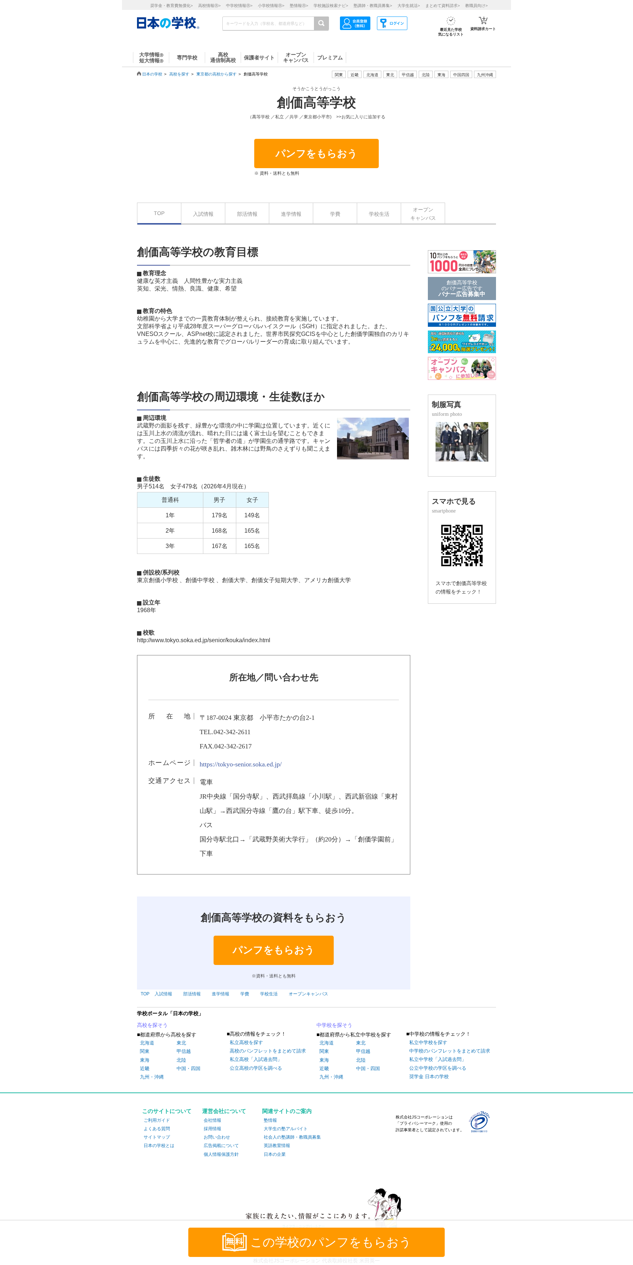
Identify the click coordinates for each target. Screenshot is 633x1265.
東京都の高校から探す (216, 74)
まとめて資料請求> (442, 5)
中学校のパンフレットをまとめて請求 (449, 1051)
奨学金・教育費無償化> (171, 5)
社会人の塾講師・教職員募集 (292, 1137)
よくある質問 (157, 1128)
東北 (181, 1043)
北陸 (181, 1060)
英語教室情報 (277, 1145)
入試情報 (203, 214)
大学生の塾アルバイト (286, 1128)
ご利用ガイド (157, 1120)
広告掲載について (221, 1145)
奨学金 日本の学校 (429, 1076)
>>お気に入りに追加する (360, 116)
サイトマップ (157, 1137)
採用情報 (212, 1128)
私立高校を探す (246, 1042)
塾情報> (299, 5)
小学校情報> (271, 5)
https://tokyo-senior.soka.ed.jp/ (241, 764)
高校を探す (179, 74)
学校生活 (379, 214)
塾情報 (270, 1120)
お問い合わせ (217, 1137)
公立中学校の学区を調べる (437, 1068)
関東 (144, 1051)
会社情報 (212, 1120)
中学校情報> (239, 5)
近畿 (144, 1068)
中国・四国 (188, 1068)
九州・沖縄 (152, 1077)
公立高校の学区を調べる (256, 1068)
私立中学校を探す (428, 1042)
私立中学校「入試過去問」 (437, 1059)
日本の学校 (152, 74)
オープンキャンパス (423, 214)
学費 (335, 214)
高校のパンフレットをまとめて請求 (268, 1051)
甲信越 (184, 1051)
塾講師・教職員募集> (372, 5)
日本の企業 (275, 1154)
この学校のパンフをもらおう (330, 1242)
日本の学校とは (159, 1145)
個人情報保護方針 (221, 1154)
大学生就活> (408, 5)
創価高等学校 (316, 102)
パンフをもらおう (316, 153)
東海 (144, 1060)
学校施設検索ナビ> (331, 5)
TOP (159, 213)
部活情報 (247, 214)
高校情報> (209, 5)
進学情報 (291, 214)
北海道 (372, 75)
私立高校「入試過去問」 (256, 1059)
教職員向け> (476, 5)
